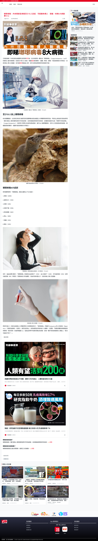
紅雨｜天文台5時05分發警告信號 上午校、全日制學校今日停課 (86, 63)
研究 (27, 58)
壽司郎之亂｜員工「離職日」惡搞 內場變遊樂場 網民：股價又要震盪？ (86, 53)
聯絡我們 (76, 529)
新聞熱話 (8, 483)
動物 (21, 63)
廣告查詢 (76, 525)
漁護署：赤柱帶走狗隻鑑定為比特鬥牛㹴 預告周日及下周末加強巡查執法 (86, 38)
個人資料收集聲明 (9, 539)
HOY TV (7, 0)
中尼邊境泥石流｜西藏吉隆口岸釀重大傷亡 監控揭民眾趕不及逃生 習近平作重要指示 (58, 499)
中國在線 (54, 502)
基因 (32, 61)
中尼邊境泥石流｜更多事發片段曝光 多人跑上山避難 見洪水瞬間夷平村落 (86, 43)
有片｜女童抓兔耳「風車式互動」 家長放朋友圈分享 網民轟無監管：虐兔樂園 (86, 58)
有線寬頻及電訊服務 (14, 0)
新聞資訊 (4, 483)
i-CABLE (3, 0)
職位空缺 (76, 527)
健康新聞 (6, 455)
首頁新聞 (58, 502)
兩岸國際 (84, 45)
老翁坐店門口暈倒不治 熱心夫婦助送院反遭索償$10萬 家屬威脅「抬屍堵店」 (86, 48)
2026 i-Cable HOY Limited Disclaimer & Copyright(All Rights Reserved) (29, 539)
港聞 (8, 503)
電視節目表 (28, 529)
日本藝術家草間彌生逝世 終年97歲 (57, 479)
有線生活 (6, 459)
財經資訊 (28, 527)
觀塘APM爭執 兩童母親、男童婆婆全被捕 (35, 499)
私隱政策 (3, 539)
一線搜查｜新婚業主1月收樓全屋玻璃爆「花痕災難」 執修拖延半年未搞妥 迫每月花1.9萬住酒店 (35, 480)
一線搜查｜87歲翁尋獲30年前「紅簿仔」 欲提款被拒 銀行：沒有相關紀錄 (12, 480)
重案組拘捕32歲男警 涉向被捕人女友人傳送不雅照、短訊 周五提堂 (12, 499)
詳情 (51, 442)
